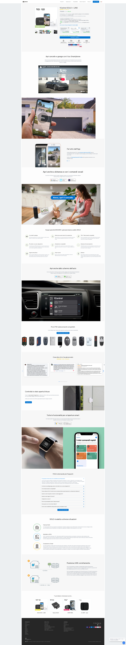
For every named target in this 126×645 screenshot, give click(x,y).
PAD (26, 626)
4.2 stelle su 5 (66, 9)
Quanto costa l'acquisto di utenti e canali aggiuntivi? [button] (52, 493)
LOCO (26, 630)
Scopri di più (28, 402)
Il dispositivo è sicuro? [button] (46, 498)
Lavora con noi (66, 624)
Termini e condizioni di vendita (49, 626)
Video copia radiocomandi (48, 630)
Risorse (89, 1)
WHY (26, 632)
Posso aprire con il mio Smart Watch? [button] (49, 504)
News (65, 625)
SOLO (26, 623)
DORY (26, 625)
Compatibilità (75, 1)
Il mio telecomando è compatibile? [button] (49, 488)
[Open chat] (123, 642)
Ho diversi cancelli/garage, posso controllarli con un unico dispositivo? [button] (56, 486)
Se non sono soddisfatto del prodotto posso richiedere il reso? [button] (54, 506)
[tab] (63, 478)
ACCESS (26, 631)
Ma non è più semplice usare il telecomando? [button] (51, 501)
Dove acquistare (47, 625)
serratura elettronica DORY (85, 152)
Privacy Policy (90, 641)
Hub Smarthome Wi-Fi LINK (76, 157)
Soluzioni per (68, 1)
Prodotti (61, 1)
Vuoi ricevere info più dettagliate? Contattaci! (68, 25)
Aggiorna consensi (98, 641)
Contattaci (46, 624)
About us (65, 623)
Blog (64, 626)
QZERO (26, 633)
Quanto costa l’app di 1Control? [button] (48, 496)
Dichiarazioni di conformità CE (69, 630)
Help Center (46, 623)
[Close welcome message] (124, 638)
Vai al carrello (96, 1)
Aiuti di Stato (66, 631)
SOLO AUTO (27, 624)
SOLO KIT (26, 634)
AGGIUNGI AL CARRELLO (75, 37)
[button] (60, 381)
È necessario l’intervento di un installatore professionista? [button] (53, 478)
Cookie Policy (94, 641)
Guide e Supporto (83, 1)
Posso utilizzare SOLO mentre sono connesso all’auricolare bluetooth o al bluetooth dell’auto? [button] (61, 491)
